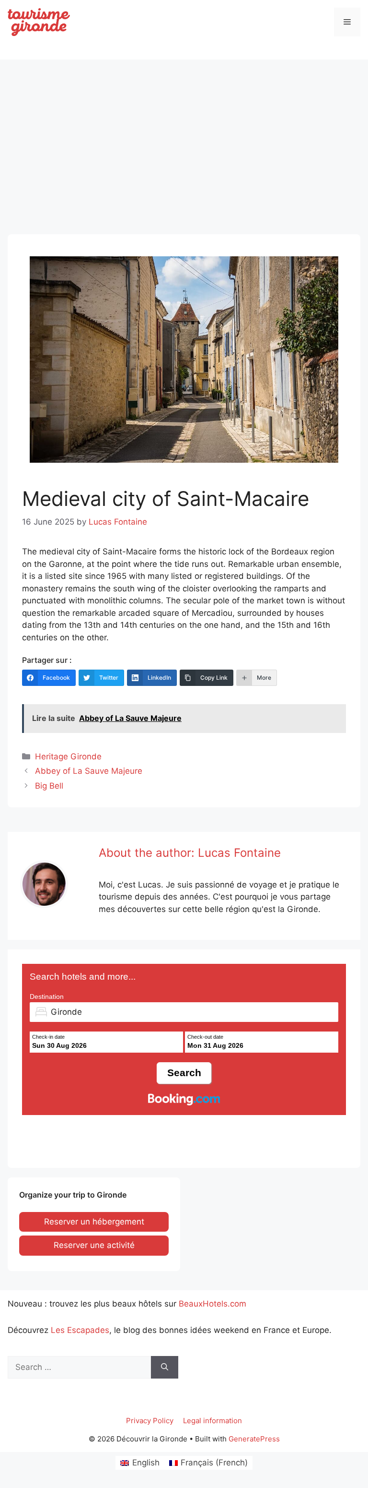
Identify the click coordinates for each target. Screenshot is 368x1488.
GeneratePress (254, 1438)
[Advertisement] (184, 138)
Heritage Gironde (68, 756)
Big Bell (49, 786)
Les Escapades (80, 1330)
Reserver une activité (94, 1245)
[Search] (164, 1367)
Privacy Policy (149, 1420)
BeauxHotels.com (212, 1303)
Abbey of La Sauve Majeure (88, 771)
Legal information (212, 1420)
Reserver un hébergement (94, 1221)
